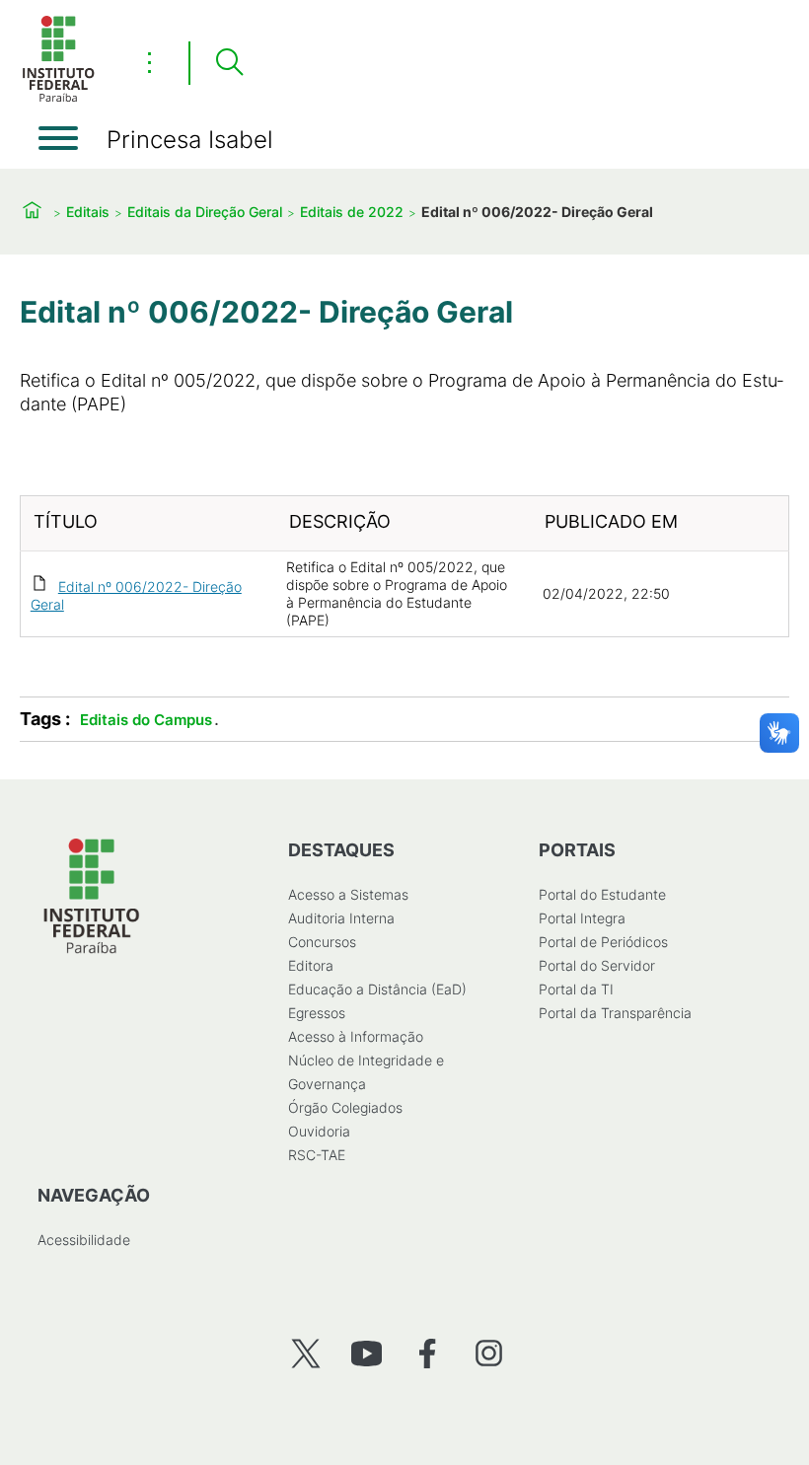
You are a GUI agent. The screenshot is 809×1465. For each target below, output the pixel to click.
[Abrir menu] (58, 138)
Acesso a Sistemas (348, 894)
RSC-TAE (316, 1154)
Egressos (316, 1012)
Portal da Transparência (615, 1012)
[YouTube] (366, 1353)
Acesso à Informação (355, 1036)
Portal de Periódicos (603, 941)
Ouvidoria (319, 1131)
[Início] (58, 98)
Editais (88, 211)
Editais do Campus (146, 719)
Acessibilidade (83, 1239)
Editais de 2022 (352, 211)
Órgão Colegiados (345, 1107)
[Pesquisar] (229, 63)
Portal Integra (582, 918)
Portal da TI (576, 989)
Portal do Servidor (597, 965)
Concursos (322, 941)
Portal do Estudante (602, 894)
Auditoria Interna (341, 918)
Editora (310, 965)
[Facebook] (427, 1353)
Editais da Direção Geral (204, 211)
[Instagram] (489, 1353)
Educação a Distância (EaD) (377, 989)
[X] (305, 1353)
